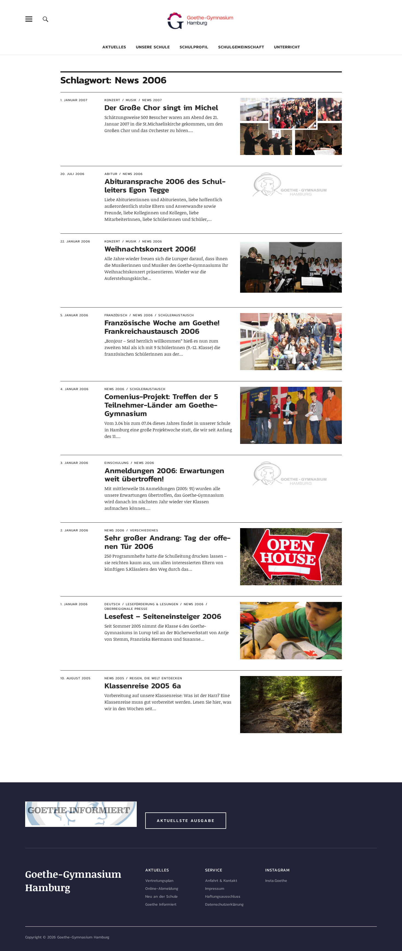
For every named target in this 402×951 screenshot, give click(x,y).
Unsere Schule (153, 47)
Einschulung (116, 462)
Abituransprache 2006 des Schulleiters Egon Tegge (165, 185)
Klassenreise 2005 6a (142, 685)
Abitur (110, 173)
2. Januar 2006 (74, 530)
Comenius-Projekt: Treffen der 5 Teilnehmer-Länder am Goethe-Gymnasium (161, 405)
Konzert (112, 100)
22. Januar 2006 (75, 241)
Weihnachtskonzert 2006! (150, 248)
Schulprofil (194, 47)
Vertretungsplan (159, 880)
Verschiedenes (144, 530)
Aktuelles (114, 47)
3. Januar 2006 (74, 462)
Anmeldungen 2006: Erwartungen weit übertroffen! (164, 475)
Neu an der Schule (161, 896)
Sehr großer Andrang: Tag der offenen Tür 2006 (167, 542)
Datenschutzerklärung (224, 904)
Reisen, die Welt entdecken (156, 678)
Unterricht (287, 47)
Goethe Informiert (160, 904)
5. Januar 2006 (74, 315)
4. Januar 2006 (74, 389)
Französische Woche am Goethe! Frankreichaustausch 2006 (161, 327)
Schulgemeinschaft (241, 47)
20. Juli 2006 (72, 173)
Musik (131, 100)
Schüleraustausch (176, 315)
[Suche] (45, 19)
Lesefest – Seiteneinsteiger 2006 (162, 616)
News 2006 (133, 173)
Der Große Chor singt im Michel (161, 107)
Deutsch (112, 604)
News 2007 (152, 100)
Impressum (214, 888)
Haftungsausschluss (222, 896)
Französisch (115, 315)
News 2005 (114, 678)
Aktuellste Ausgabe (186, 820)
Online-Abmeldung (161, 888)
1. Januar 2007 (74, 100)
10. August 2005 (75, 678)
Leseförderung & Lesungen (152, 604)
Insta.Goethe (276, 880)
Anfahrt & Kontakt (221, 880)
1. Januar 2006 (74, 604)
